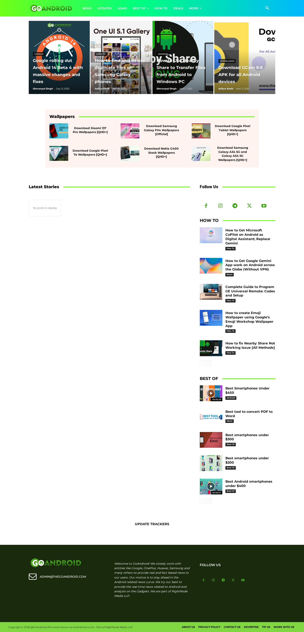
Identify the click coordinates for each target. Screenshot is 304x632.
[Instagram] (220, 206)
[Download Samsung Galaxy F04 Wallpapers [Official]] (130, 130)
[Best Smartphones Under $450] (211, 393)
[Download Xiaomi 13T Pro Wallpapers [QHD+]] (58, 130)
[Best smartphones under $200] (211, 463)
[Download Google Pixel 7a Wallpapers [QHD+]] (58, 153)
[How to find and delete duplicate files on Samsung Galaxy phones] (121, 57)
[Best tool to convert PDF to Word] (211, 417)
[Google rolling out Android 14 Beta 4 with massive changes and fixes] (59, 57)
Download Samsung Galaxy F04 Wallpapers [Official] (161, 130)
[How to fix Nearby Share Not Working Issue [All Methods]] (211, 348)
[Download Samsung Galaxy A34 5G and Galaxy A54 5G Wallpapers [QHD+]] (201, 153)
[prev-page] (202, 363)
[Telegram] (235, 206)
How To (100, 54)
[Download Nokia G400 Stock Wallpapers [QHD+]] (130, 153)
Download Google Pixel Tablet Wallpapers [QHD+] (232, 130)
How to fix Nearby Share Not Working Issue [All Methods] (250, 345)
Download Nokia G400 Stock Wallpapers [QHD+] (161, 152)
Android (163, 54)
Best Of (231, 444)
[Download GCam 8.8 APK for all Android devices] (244, 57)
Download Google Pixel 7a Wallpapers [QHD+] (90, 153)
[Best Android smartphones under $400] (211, 486)
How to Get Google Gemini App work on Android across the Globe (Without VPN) (250, 265)
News (229, 274)
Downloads (227, 61)
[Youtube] (264, 206)
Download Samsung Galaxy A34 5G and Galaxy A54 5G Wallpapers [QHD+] (232, 154)
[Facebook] (206, 206)
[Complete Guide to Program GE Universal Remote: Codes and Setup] (211, 292)
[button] (267, 8)
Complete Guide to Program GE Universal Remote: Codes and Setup (250, 291)
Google (39, 54)
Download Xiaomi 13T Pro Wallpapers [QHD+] (90, 130)
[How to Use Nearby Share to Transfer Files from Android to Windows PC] (182, 57)
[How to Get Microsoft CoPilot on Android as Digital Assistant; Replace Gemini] (211, 235)
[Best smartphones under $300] (211, 440)
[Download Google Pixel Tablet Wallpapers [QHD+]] (201, 130)
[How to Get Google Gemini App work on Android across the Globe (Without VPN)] (211, 266)
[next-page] (209, 363)
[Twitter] (249, 206)
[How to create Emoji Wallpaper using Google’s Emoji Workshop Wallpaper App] (211, 318)
